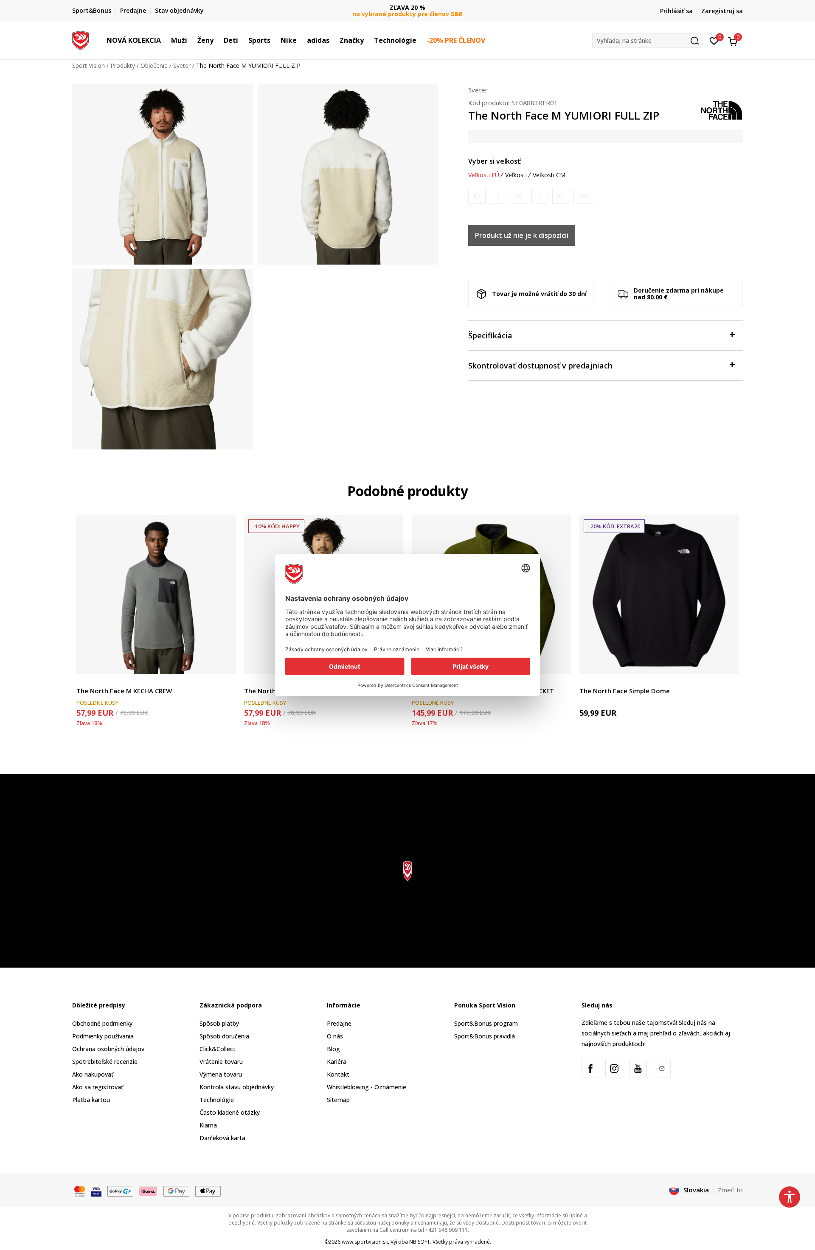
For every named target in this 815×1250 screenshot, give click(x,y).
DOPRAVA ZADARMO (407, 7)
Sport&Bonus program (486, 1023)
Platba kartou (91, 1100)
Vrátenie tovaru (221, 1061)
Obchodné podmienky (102, 1023)
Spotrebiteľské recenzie (105, 1061)
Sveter (182, 65)
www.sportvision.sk (365, 1241)
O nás (335, 1036)
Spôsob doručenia (224, 1036)
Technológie (217, 1100)
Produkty (122, 65)
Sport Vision (88, 65)
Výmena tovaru (221, 1074)
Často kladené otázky (230, 1112)
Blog (333, 1049)
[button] (165, 40)
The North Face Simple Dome (624, 690)
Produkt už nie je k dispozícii (521, 235)
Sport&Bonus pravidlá (484, 1036)
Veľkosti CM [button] (549, 175)
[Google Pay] (176, 1190)
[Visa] (96, 1190)
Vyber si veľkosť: (495, 161)
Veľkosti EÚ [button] (483, 175)
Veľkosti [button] (516, 175)
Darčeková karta (222, 1138)
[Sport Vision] (80, 39)
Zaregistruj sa (722, 11)
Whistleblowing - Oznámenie (366, 1087)
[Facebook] (590, 1068)
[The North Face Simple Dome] (659, 594)
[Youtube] (638, 1068)
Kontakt (338, 1074)
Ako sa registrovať (97, 1087)
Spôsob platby (219, 1023)
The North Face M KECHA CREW (124, 690)
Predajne (339, 1023)
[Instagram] (614, 1068)
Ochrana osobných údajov (108, 1049)
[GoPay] (120, 1190)
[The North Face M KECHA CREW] (156, 594)
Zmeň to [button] (730, 1190)
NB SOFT (419, 1241)
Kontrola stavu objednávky (237, 1087)
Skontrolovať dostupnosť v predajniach (540, 365)
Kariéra (336, 1061)
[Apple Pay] (208, 1190)
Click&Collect (218, 1049)
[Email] (661, 1068)
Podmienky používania (103, 1036)
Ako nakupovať (92, 1074)
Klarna (208, 1125)
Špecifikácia (490, 335)
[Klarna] (148, 1190)
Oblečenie (154, 65)
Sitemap (338, 1100)
